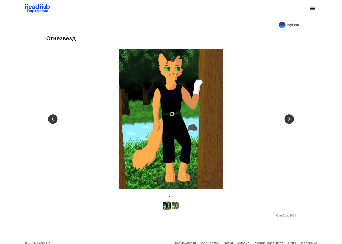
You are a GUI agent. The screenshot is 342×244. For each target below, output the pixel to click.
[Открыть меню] (312, 8)
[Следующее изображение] (289, 119)
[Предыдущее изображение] (52, 119)
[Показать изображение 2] (172, 196)
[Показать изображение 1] (169, 196)
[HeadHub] (37, 8)
